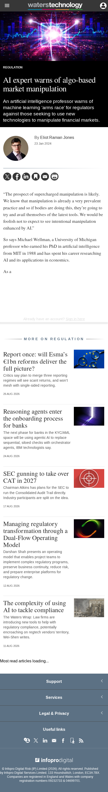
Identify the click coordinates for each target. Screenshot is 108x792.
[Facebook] (17, 177)
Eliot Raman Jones (57, 137)
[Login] (102, 5)
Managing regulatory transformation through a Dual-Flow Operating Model (35, 534)
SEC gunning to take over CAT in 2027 (36, 477)
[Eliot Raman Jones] (15, 148)
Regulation (13, 67)
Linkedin (45, 741)
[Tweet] (7, 177)
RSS (81, 741)
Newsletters (54, 741)
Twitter (36, 741)
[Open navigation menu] (5, 5)
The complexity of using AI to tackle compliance (34, 606)
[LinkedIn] (26, 177)
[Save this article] (36, 177)
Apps (72, 741)
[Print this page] (54, 177)
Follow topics (27, 741)
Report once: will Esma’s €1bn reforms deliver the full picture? (35, 360)
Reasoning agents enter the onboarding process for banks (33, 418)
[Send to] (45, 177)
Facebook (63, 741)
